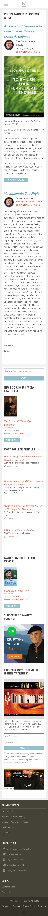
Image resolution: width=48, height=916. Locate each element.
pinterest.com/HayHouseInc (19, 865)
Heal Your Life (8, 827)
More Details (12, 440)
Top (45, 912)
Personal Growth (33, 201)
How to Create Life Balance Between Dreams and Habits (23, 482)
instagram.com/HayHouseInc (19, 870)
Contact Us (6, 892)
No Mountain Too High (21, 193)
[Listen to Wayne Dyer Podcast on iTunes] (24, 643)
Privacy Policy (9, 762)
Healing (20, 201)
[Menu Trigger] (5, 5)
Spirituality (21, 52)
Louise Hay (6, 833)
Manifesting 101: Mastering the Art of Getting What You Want (23, 507)
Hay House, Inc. (8, 811)
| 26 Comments (34, 52)
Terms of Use (23, 762)
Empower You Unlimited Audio (15, 822)
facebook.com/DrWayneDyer (19, 849)
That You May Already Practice (17, 533)
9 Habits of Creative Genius (19, 530)
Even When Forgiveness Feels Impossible (21, 463)
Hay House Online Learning (13, 816)
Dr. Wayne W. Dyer (24, 4)
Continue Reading (16, 180)
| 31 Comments (34, 205)
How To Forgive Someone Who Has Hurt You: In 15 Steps (23, 458)
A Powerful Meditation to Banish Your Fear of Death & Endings (23, 31)
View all (40, 449)
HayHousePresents (15, 860)
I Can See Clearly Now (16, 590)
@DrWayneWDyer (14, 854)
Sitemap (16, 906)
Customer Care (8, 887)
